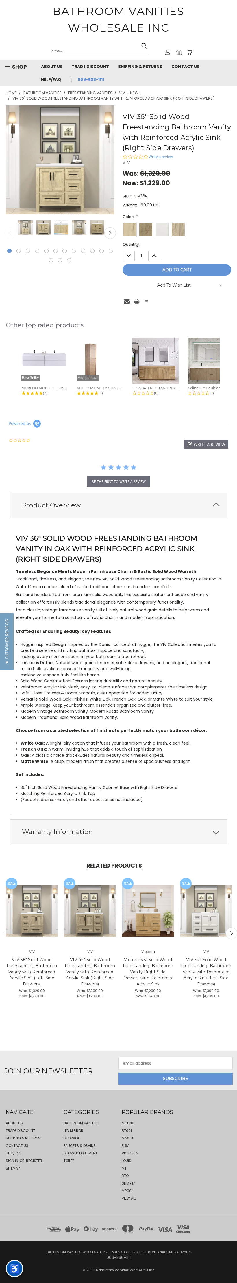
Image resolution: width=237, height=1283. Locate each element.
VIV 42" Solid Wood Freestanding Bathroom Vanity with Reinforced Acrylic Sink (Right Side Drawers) (90, 972)
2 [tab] (18, 251)
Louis (126, 1160)
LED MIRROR (73, 1130)
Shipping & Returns (140, 66)
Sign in (12, 1160)
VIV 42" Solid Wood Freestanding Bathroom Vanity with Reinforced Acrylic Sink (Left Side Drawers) (206, 972)
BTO (125, 1175)
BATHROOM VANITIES (81, 1123)
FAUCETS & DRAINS (80, 1145)
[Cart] (189, 52)
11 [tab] (101, 251)
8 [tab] (74, 251)
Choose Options (32, 915)
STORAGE (72, 1138)
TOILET (69, 1160)
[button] (206, 444)
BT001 (127, 1130)
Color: (130, 216)
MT (124, 1168)
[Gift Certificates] (179, 52)
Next (110, 233)
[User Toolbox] (168, 52)
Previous (10, 233)
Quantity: (131, 244)
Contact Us (185, 66)
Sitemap (13, 1168)
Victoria (130, 1153)
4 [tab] (37, 251)
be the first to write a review (119, 481)
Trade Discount (90, 66)
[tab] (118, 505)
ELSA (125, 1145)
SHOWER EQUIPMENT (80, 1153)
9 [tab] (83, 251)
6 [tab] (55, 251)
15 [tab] (69, 260)
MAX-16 (128, 1138)
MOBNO (128, 1123)
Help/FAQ (51, 80)
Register (34, 1160)
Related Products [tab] (114, 866)
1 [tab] (9, 251)
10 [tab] (92, 251)
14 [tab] (60, 260)
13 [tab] (51, 260)
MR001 (127, 1190)
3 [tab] (28, 251)
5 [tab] (46, 251)
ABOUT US (51, 66)
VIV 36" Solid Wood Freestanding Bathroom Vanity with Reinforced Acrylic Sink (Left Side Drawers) (32, 972)
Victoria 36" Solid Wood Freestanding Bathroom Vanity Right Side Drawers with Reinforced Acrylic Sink (148, 972)
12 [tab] (111, 251)
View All (129, 1198)
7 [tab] (64, 251)
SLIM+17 (128, 1183)
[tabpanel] (25, 228)
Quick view (32, 904)
